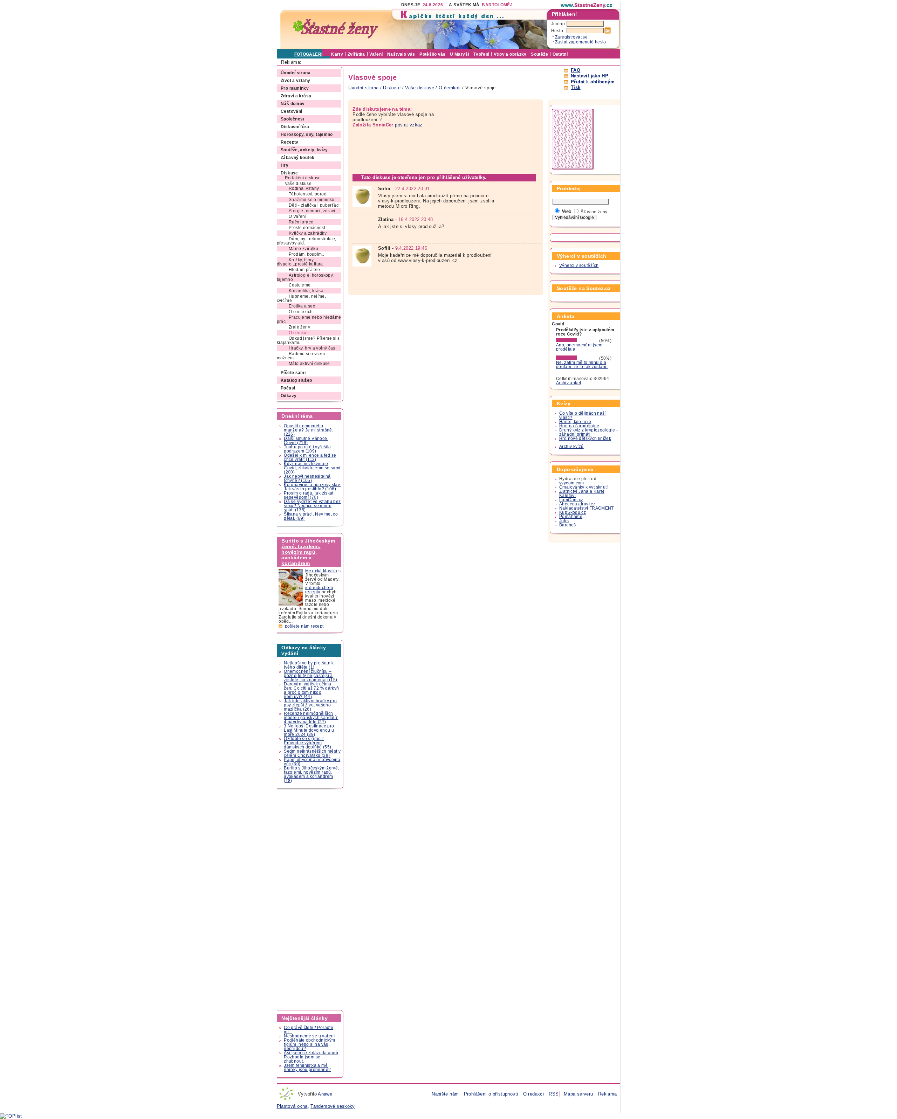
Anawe (325, 1094)
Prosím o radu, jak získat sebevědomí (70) (309, 495)
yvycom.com (571, 483)
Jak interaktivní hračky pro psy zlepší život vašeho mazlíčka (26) (310, 705)
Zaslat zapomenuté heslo (580, 42)
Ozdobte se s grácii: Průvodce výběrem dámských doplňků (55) (307, 743)
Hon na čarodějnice (579, 426)
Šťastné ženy (594, 212)
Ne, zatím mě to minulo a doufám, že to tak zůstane (582, 364)
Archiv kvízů (571, 446)
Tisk (576, 87)
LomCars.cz (571, 500)
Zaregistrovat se (571, 37)
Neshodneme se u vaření (309, 1036)
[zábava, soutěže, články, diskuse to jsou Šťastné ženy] (587, 5)
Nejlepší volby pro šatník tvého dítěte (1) (309, 665)
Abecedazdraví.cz (577, 504)
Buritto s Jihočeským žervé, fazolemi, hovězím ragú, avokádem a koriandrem (308, 552)
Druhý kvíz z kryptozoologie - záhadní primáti (588, 432)
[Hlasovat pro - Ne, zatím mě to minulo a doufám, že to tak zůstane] (577, 358)
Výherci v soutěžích (578, 265)
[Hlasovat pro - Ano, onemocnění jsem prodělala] (577, 341)
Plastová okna (292, 1106)
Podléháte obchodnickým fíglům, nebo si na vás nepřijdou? (309, 1044)
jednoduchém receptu (319, 590)
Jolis (564, 521)
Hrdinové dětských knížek (585, 438)
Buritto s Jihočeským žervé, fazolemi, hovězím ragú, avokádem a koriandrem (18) (311, 774)
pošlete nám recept (304, 626)
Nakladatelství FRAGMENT (586, 508)
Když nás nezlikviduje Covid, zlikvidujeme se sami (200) (312, 468)
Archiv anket (568, 383)
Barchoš (567, 525)
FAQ (575, 70)
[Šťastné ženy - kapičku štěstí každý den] (336, 29)
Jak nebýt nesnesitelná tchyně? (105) (307, 478)
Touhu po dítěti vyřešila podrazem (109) (307, 449)
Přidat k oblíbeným (593, 81)
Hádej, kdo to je (575, 422)
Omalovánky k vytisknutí (583, 487)
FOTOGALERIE (310, 54)
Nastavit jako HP (589, 75)
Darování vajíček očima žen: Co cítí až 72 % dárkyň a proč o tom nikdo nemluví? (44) (311, 690)
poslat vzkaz (409, 124)
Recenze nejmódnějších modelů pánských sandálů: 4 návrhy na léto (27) (311, 717)
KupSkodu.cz (572, 512)
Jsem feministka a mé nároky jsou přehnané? (307, 1067)
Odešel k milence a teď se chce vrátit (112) (310, 457)
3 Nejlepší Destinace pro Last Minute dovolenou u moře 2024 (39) (309, 730)
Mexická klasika (321, 571)
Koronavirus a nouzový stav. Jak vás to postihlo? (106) (312, 487)
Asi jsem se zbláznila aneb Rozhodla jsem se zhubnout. (311, 1057)
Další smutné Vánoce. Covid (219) (306, 440)
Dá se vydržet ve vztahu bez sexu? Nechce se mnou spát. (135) (312, 505)
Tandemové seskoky (332, 1106)
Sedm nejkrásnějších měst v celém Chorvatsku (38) (312, 753)
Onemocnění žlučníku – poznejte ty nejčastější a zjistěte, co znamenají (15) (310, 675)
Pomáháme (570, 516)
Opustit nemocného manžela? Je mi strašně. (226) (308, 430)
